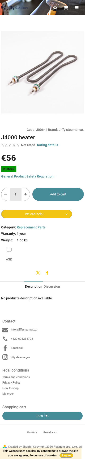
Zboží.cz (32, 432)
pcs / (42, 416)
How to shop (10, 388)
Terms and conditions (16, 377)
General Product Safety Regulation (27, 176)
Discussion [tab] (52, 286)
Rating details (47, 145)
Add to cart (58, 194)
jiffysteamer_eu (20, 357)
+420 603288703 (22, 338)
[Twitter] (38, 273)
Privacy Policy (11, 382)
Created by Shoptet (20, 446)
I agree (66, 455)
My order (8, 393)
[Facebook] (47, 273)
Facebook (17, 348)
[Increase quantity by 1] (25, 194)
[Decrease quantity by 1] (5, 194)
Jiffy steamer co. (71, 130)
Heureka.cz (50, 432)
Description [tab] (33, 286)
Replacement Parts (31, 227)
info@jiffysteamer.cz (24, 329)
